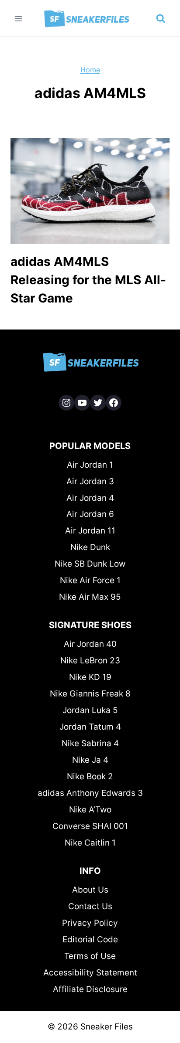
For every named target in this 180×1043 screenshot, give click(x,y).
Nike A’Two (90, 810)
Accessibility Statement (90, 973)
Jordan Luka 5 (90, 710)
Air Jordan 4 (90, 498)
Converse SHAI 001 (90, 826)
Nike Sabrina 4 (90, 743)
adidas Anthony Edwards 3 (90, 793)
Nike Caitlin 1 (90, 843)
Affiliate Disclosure (90, 989)
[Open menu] (18, 18)
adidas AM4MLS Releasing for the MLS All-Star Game (88, 280)
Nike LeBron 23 (90, 661)
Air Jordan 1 (90, 465)
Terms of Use (90, 956)
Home (90, 69)
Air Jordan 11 (90, 531)
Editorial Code (90, 939)
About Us (90, 890)
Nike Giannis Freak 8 (90, 694)
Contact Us (90, 906)
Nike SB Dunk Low (90, 564)
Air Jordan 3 (90, 481)
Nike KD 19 (90, 677)
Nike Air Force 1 (90, 580)
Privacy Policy (90, 923)
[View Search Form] (161, 18)
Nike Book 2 (90, 776)
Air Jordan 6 (90, 514)
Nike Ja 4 (90, 760)
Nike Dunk (90, 547)
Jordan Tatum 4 (90, 727)
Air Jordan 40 (90, 644)
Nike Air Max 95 (90, 597)
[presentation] (90, 191)
